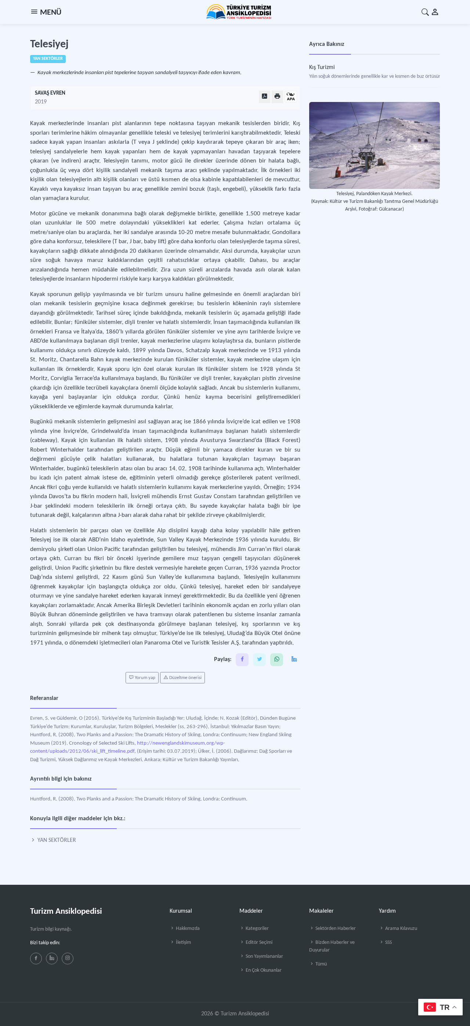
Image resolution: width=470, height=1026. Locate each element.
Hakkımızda (187, 928)
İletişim (183, 942)
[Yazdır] (277, 97)
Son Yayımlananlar (264, 956)
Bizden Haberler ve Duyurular (332, 946)
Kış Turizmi (322, 67)
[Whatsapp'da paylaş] (276, 659)
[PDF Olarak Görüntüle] (264, 97)
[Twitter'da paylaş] (259, 659)
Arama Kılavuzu (400, 928)
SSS (388, 942)
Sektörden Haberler (335, 928)
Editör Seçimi (258, 942)
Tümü (320, 964)
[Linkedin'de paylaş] (294, 659)
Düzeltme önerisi (185, 677)
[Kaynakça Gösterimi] (291, 97)
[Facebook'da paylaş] (242, 659)
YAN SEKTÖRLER (56, 840)
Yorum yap (144, 677)
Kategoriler (257, 928)
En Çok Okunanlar (263, 970)
